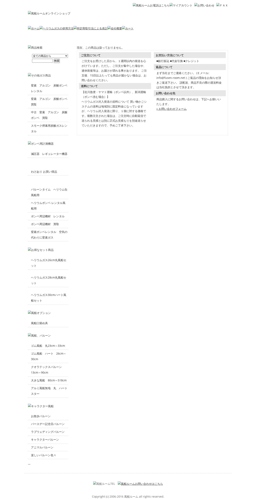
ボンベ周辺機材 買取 (45, 224)
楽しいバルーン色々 (43, 455)
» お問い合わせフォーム (171, 109)
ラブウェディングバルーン (48, 432)
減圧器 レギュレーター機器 (49, 154)
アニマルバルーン (42, 447)
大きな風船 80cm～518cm (49, 380)
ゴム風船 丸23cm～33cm (48, 346)
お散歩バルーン (41, 416)
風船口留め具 (39, 323)
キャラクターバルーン (45, 439)
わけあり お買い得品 (44, 171)
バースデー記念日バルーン (48, 424)
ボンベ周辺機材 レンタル (48, 216)
